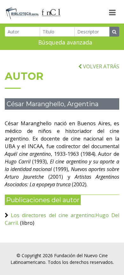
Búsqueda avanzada (65, 42)
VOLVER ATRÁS (100, 66)
